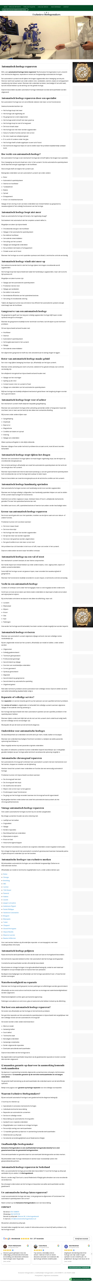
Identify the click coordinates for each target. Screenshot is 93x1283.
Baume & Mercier (9, 938)
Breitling (6, 881)
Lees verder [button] (7, 1261)
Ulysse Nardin (8, 932)
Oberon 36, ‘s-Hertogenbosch (28, 1216)
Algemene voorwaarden (51, 1275)
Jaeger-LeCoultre (9, 903)
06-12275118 (15, 1214)
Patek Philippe (8, 909)
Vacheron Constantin (11, 913)
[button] (4, 7)
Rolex (5, 874)
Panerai (6, 893)
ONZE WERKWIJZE (56, 7)
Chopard (6, 925)
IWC (4, 884)
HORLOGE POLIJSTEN (29, 7)
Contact (66, 7)
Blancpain (6, 919)
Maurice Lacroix (9, 935)
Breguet (6, 916)
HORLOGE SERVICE (43, 7)
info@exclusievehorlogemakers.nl (23, 1219)
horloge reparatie (15, 7)
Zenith (5, 900)
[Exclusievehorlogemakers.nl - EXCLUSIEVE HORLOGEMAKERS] (46, 13)
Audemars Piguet (9, 906)
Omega (6, 877)
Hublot (5, 897)
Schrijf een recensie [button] (81, 1239)
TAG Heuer (7, 890)
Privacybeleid (39, 1275)
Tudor (5, 922)
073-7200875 (14, 1212)
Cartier (6, 887)
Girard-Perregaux (9, 929)
